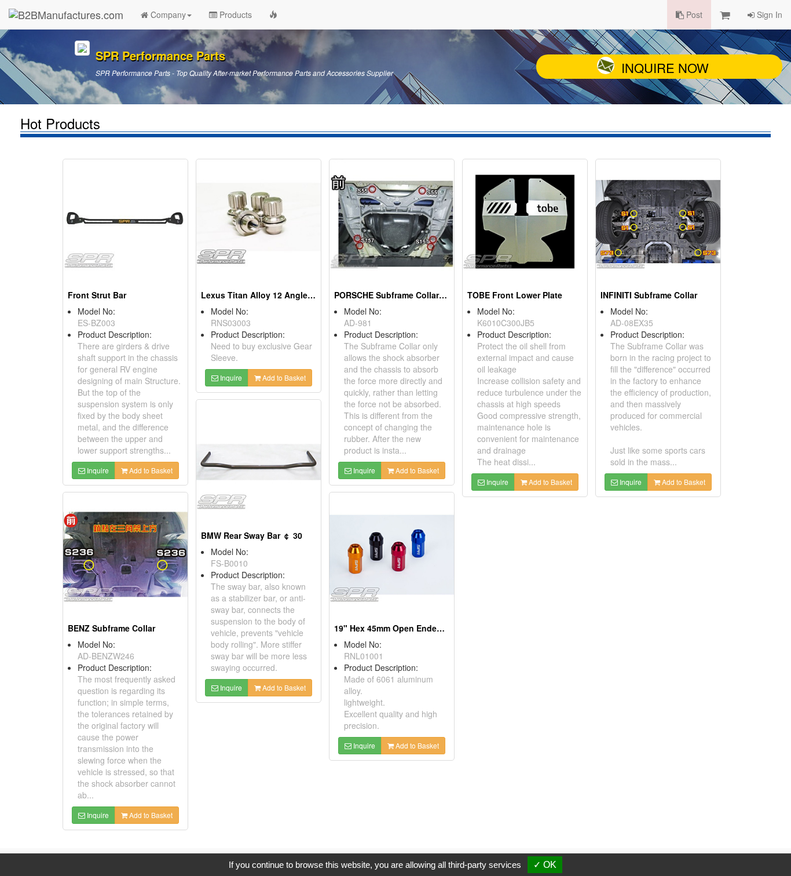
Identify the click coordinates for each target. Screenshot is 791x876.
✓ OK (544, 865)
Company (167, 14)
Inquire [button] (97, 470)
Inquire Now (665, 67)
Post (693, 14)
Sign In (768, 14)
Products (234, 14)
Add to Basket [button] (150, 470)
